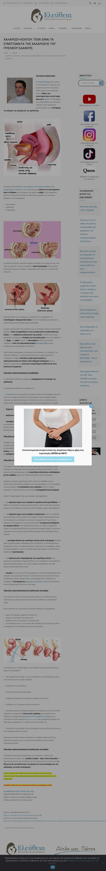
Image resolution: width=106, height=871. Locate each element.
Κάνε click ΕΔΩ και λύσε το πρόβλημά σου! (53, 459)
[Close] (91, 406)
